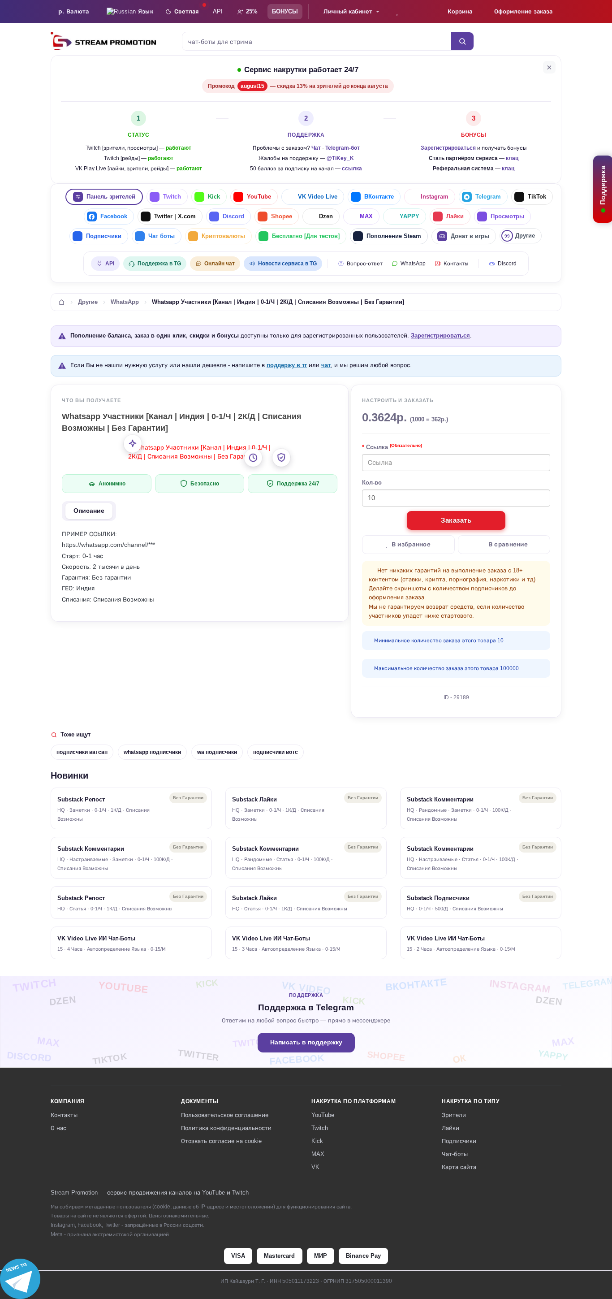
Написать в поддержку (306, 1042)
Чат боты (161, 236)
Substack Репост (81, 799)
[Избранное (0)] (397, 12)
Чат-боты (455, 1154)
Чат (316, 148)
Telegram (488, 196)
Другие (519, 235)
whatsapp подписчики (152, 752)
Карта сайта (459, 1167)
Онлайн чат (219, 263)
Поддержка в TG (159, 263)
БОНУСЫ (285, 11)
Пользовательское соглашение (224, 1115)
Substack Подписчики (438, 898)
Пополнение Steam (393, 236)
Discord (233, 216)
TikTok (537, 196)
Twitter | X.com (175, 216)
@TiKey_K (340, 158)
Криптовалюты (223, 236)
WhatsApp (413, 263)
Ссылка (394, 446)
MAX (366, 216)
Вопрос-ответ (365, 263)
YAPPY (409, 216)
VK (315, 1167)
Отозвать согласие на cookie (221, 1141)
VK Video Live (317, 196)
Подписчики (103, 236)
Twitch (172, 196)
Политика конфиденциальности (226, 1128)
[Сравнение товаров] (422, 12)
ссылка (352, 168)
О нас (58, 1128)
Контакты (456, 263)
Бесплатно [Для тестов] (306, 236)
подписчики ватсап (82, 752)
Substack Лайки (254, 799)
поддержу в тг (287, 365)
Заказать (456, 520)
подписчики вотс (275, 752)
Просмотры (507, 216)
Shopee (281, 216)
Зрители (454, 1115)
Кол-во (372, 482)
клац (512, 158)
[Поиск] (462, 41)
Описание (88, 510)
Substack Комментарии (440, 799)
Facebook (113, 216)
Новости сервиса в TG (287, 263)
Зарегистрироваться (448, 148)
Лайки (455, 216)
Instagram (434, 196)
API (218, 11)
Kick (214, 196)
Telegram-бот (342, 148)
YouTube (259, 196)
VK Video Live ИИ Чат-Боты (96, 938)
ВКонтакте (379, 196)
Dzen (326, 216)
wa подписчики (217, 752)
